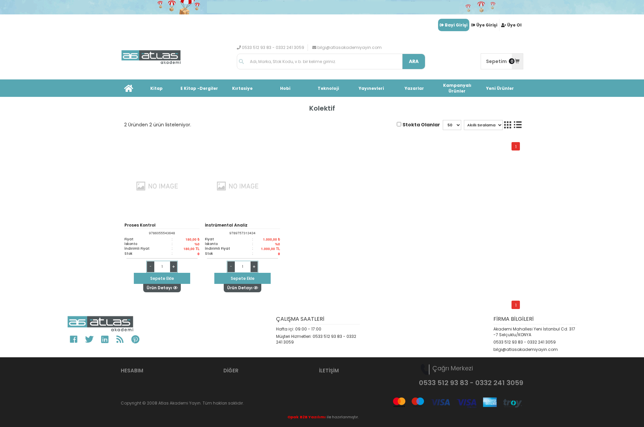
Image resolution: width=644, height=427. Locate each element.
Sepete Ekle (162, 278)
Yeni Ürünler (500, 88)
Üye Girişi (486, 25)
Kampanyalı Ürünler (457, 88)
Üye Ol (514, 25)
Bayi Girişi (456, 25)
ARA (414, 61)
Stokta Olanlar (421, 124)
